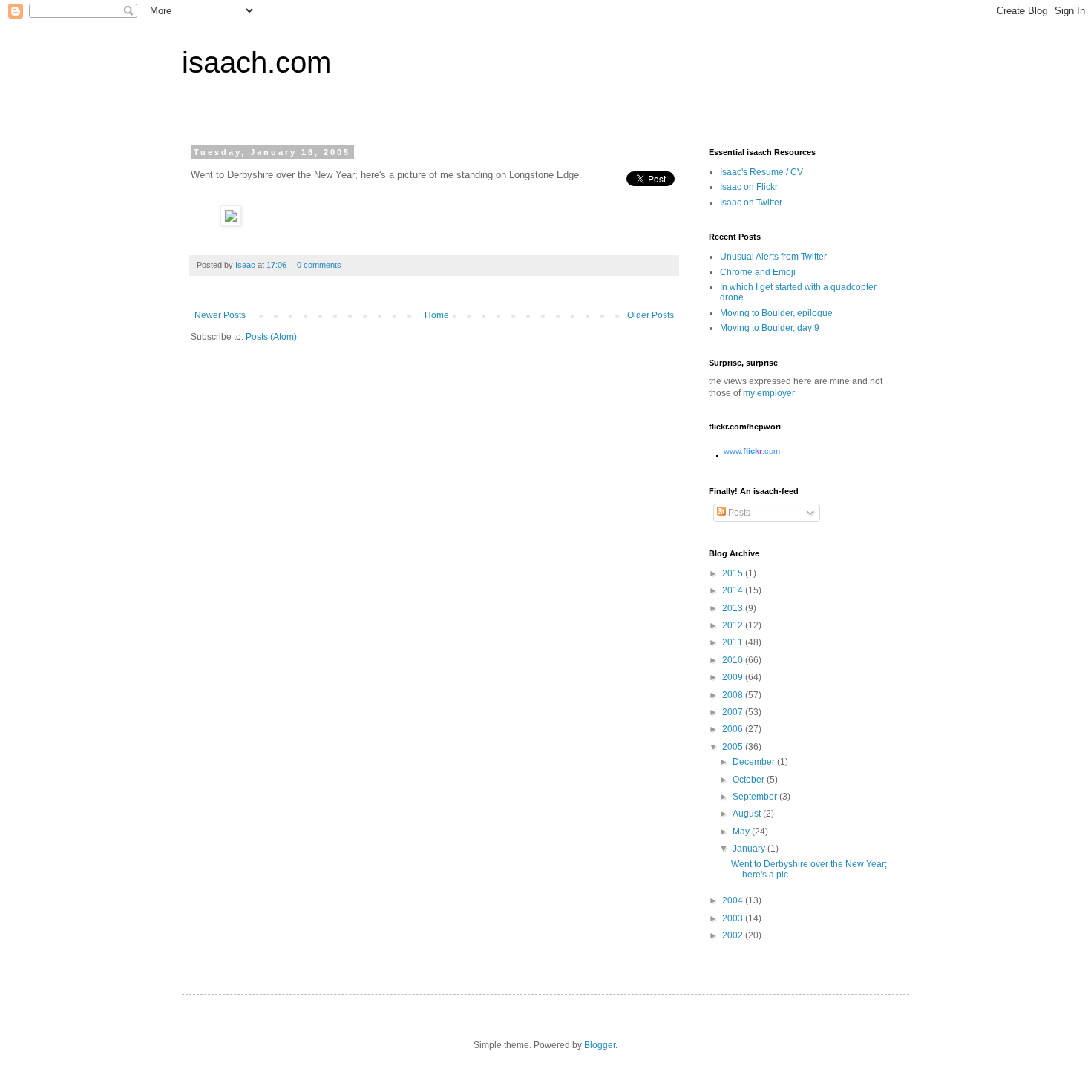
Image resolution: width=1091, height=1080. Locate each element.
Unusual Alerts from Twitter (773, 256)
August (748, 814)
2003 (733, 918)
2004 (733, 900)
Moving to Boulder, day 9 (769, 328)
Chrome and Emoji (758, 272)
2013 (733, 608)
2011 (733, 642)
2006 (733, 729)
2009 (733, 677)
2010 (733, 660)
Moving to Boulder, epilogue (776, 313)
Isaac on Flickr (749, 187)
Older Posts (650, 315)
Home (437, 315)
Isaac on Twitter (751, 202)
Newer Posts (220, 315)
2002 (733, 935)
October (750, 779)
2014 (733, 590)
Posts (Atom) (271, 337)
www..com (752, 451)
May (742, 831)
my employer (769, 393)
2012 (733, 625)
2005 (733, 747)
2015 (733, 573)
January (750, 848)
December (755, 762)
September (756, 796)
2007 (733, 712)
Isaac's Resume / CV (761, 172)
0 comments (319, 264)
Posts (738, 512)
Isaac (246, 264)
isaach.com (256, 62)
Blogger (599, 1045)
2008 (733, 695)
